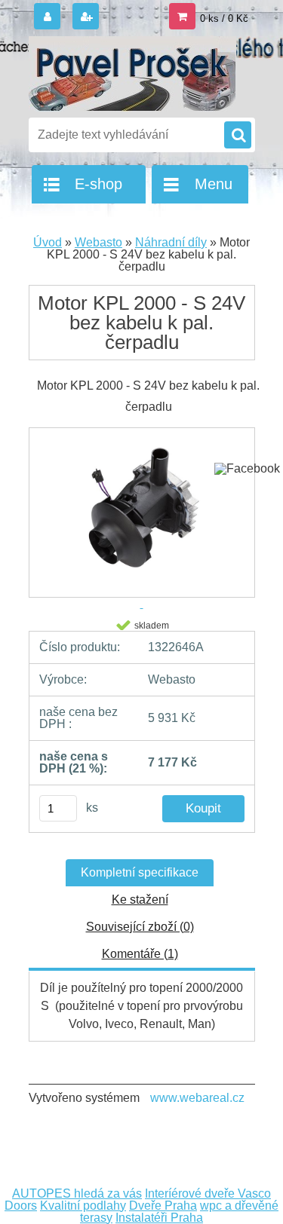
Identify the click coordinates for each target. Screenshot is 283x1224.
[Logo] (132, 74)
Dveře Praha (163, 1205)
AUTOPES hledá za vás (77, 1193)
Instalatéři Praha (159, 1217)
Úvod (47, 242)
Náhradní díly (171, 242)
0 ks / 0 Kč (224, 18)
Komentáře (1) (140, 953)
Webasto (98, 242)
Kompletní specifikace (139, 872)
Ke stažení (140, 899)
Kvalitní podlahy (83, 1205)
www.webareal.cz (197, 1097)
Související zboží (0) (140, 926)
